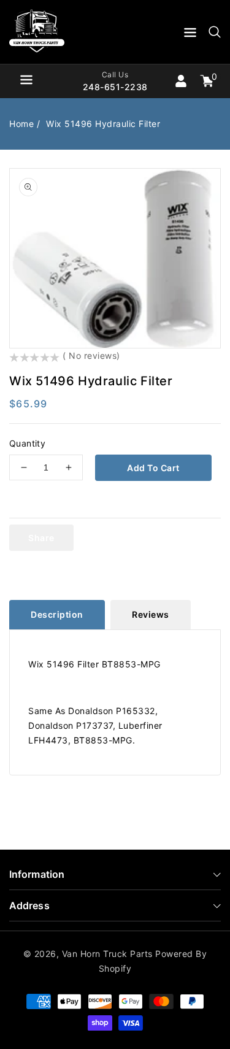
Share (41, 537)
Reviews (150, 614)
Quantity (27, 443)
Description (57, 614)
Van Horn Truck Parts (107, 953)
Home (21, 123)
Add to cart (153, 468)
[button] (190, 34)
